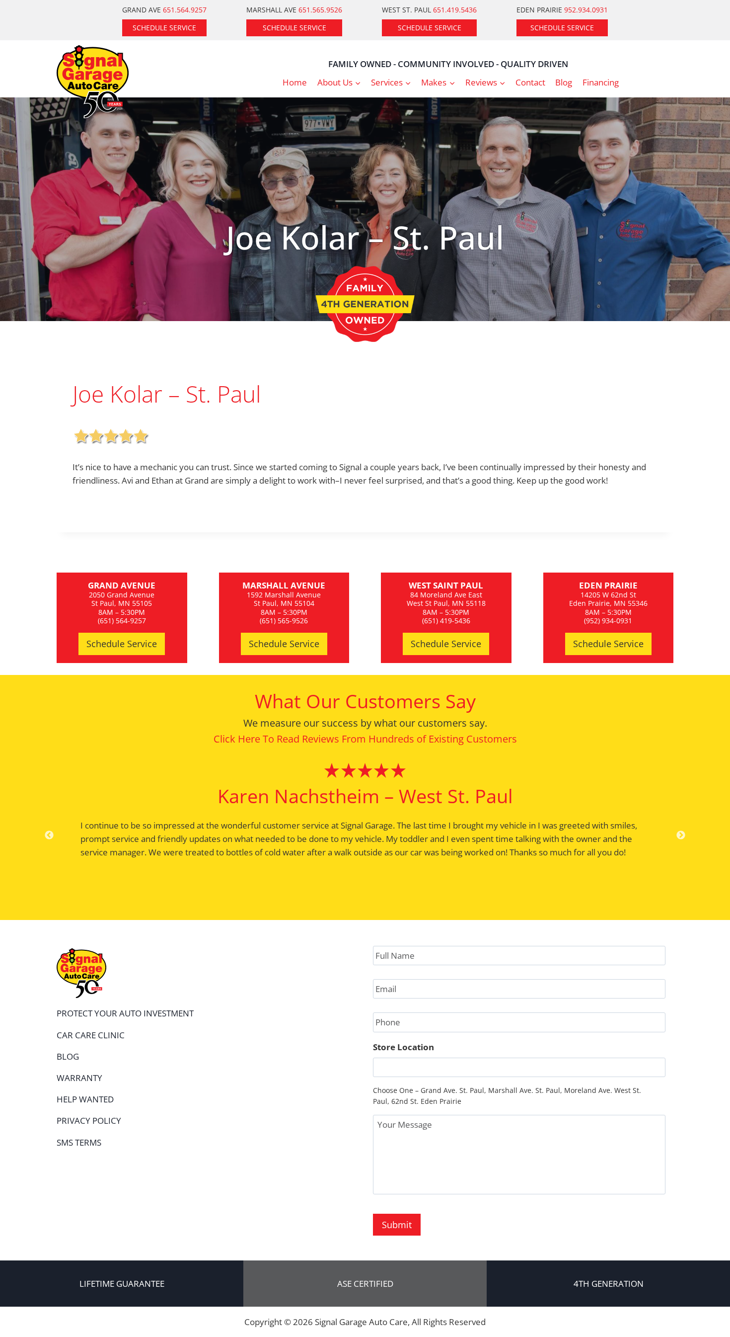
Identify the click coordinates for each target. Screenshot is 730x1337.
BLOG (68, 1056)
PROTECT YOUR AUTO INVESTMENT (125, 1013)
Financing (601, 82)
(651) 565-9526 (284, 620)
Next (681, 835)
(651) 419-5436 (446, 620)
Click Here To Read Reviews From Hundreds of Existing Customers (365, 739)
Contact (530, 82)
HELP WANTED (85, 1099)
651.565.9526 (320, 9)
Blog (563, 82)
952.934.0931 (586, 9)
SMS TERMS (79, 1142)
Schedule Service (164, 27)
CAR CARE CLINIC (91, 1035)
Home (295, 82)
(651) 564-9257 (122, 620)
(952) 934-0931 (608, 620)
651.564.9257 (185, 9)
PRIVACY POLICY (89, 1120)
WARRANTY (79, 1078)
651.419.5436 (455, 9)
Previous (49, 835)
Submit (397, 1225)
